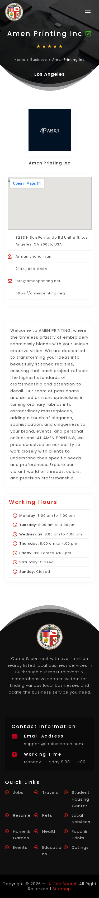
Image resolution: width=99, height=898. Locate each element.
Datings (80, 847)
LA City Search (62, 883)
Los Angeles (49, 74)
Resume (22, 815)
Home (20, 59)
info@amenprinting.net (38, 280)
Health (49, 831)
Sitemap (62, 888)
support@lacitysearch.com (53, 743)
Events (20, 847)
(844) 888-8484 (31, 268)
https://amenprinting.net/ (41, 293)
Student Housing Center (81, 799)
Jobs (18, 792)
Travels (50, 792)
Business (38, 59)
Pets (47, 815)
